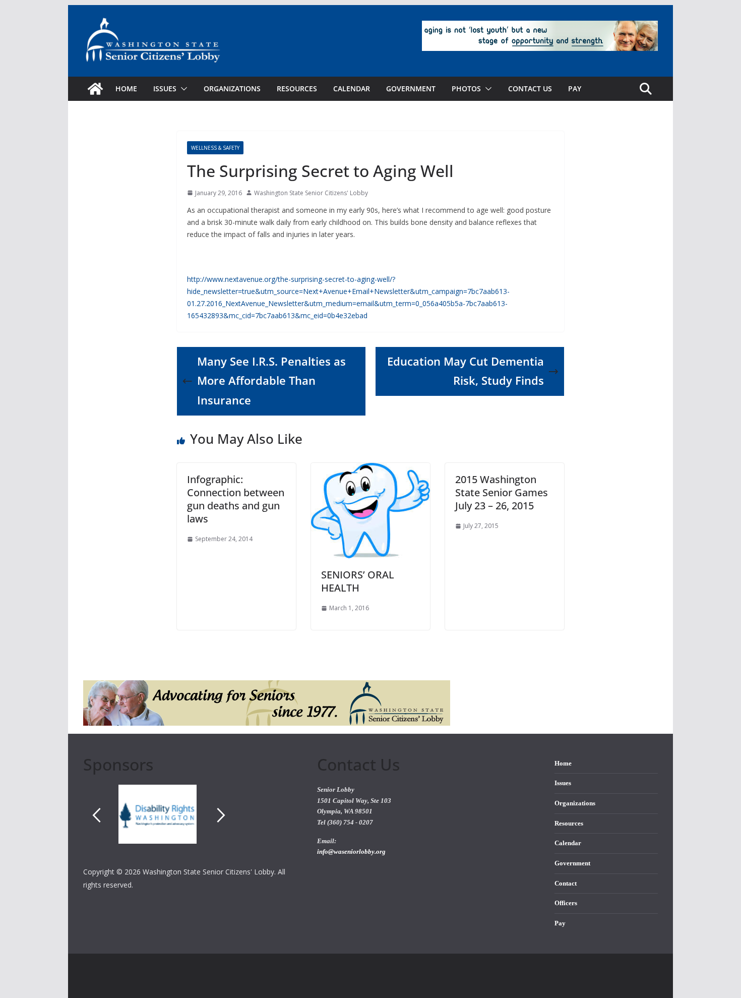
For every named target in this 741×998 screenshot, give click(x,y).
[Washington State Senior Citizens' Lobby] (95, 89)
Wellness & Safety (215, 147)
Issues (562, 783)
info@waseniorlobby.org (351, 851)
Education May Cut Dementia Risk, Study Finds (465, 371)
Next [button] (221, 815)
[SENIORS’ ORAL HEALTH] (370, 470)
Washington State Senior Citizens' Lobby (311, 193)
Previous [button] (96, 815)
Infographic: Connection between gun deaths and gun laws (235, 499)
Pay (574, 88)
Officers (565, 903)
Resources (297, 88)
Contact (565, 883)
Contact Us (530, 88)
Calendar (351, 88)
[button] (182, 89)
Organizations (232, 88)
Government (411, 88)
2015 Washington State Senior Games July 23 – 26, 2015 (501, 492)
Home (126, 88)
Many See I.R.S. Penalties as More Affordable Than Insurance (271, 381)
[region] (192, 825)
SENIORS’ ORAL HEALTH (357, 581)
